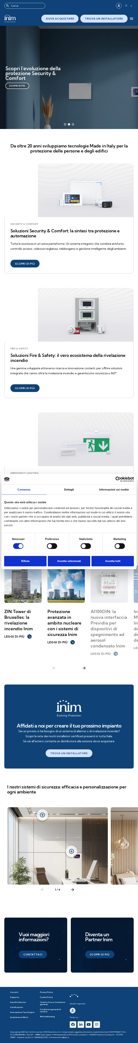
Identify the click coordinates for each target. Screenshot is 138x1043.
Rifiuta (25, 561)
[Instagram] (96, 1024)
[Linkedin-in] (81, 1024)
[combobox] (24, 6)
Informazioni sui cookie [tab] (114, 489)
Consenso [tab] (23, 489)
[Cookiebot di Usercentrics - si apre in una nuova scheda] (118, 479)
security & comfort (24, 224)
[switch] (52, 546)
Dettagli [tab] (69, 489)
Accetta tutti (112, 561)
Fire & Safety (19, 348)
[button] (25, 263)
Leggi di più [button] (17, 636)
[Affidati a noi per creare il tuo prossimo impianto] (69, 708)
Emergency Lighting (24, 473)
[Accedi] (119, 6)
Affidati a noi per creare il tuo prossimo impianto (69, 726)
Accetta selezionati (69, 561)
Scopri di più (17, 86)
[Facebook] (73, 1024)
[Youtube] (89, 1024)
